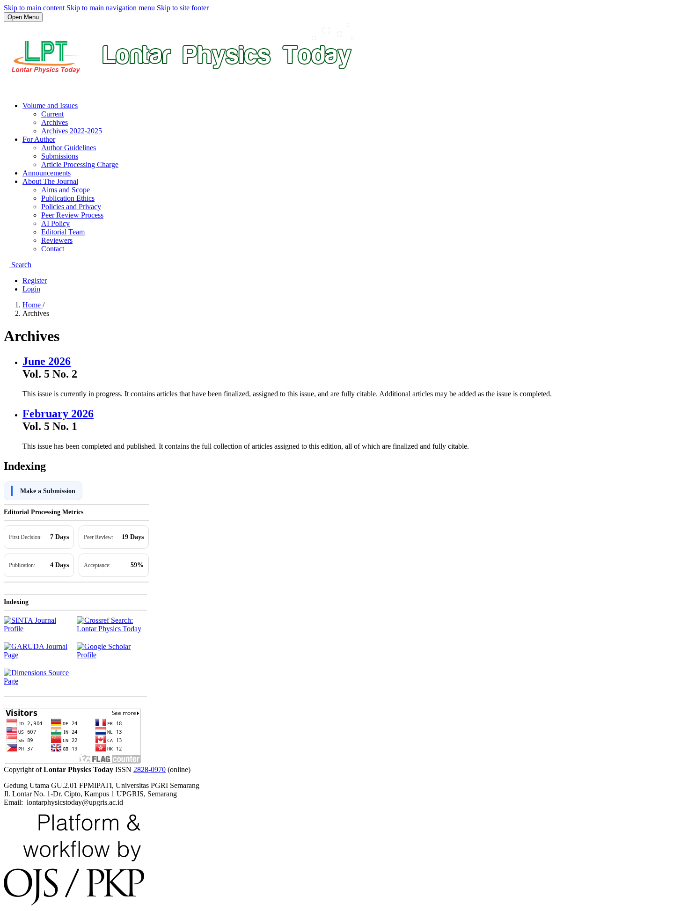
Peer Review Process (72, 215)
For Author (38, 139)
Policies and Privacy (71, 207)
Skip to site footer (183, 8)
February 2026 (58, 414)
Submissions (59, 156)
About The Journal (50, 181)
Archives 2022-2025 (71, 131)
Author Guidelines (68, 148)
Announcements (46, 173)
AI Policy (55, 223)
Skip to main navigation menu (110, 8)
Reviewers (57, 240)
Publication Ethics (68, 198)
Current (52, 114)
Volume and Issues (50, 105)
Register (34, 280)
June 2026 (46, 361)
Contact (52, 249)
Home (32, 305)
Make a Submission (47, 491)
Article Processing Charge (79, 164)
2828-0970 (149, 769)
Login (31, 289)
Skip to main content (34, 8)
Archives (54, 122)
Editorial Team (63, 232)
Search (20, 265)
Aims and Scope (65, 190)
